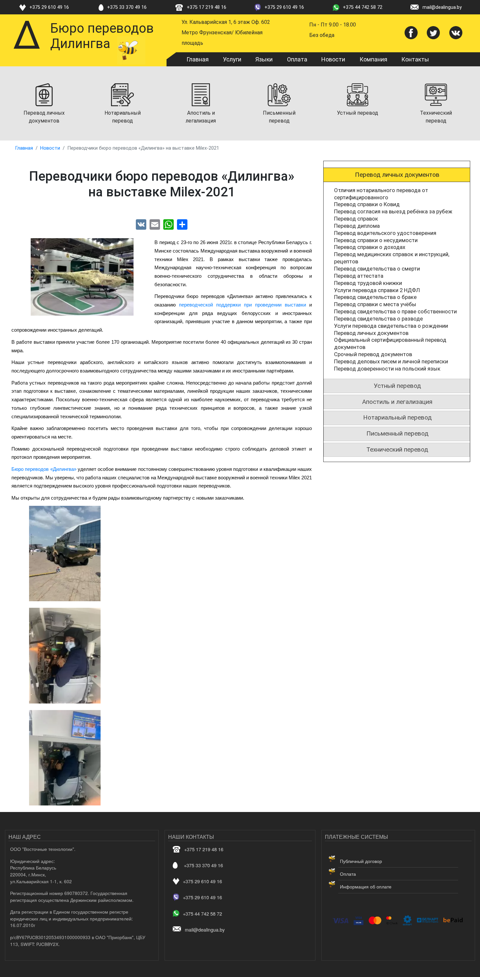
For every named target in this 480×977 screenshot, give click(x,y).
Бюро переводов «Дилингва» (44, 469)
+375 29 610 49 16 (49, 7)
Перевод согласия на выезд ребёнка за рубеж (393, 211)
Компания (373, 59)
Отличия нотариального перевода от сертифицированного (381, 194)
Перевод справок (356, 218)
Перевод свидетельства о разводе (378, 318)
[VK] (141, 224)
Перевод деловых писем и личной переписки (391, 361)
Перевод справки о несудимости (376, 240)
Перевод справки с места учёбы (375, 304)
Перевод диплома (357, 226)
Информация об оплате (366, 886)
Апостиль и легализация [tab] (397, 402)
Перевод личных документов (371, 333)
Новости (333, 59)
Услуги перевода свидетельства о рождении (391, 326)
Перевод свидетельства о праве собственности (395, 311)
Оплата (297, 59)
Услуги (232, 59)
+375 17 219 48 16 (206, 7)
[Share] (182, 224)
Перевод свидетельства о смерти (377, 268)
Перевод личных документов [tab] (397, 174)
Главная (197, 59)
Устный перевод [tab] (397, 385)
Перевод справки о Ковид (367, 204)
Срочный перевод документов (373, 354)
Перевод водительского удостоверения (385, 233)
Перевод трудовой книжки (368, 283)
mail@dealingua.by (442, 7)
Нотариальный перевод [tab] (397, 417)
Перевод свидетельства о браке (375, 297)
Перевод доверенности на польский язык (387, 368)
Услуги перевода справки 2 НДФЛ (377, 290)
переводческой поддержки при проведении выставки (242, 304)
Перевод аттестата (358, 276)
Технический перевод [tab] (397, 449)
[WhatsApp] (168, 224)
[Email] (155, 224)
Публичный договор (361, 861)
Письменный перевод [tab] (397, 433)
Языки (264, 59)
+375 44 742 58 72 (362, 7)
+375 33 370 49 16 (127, 7)
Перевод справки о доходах (369, 247)
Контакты (415, 59)
